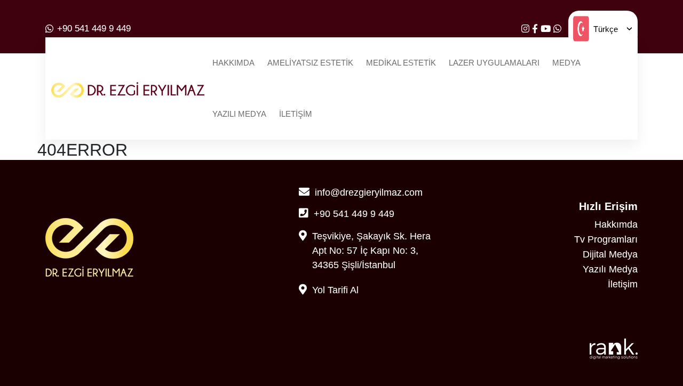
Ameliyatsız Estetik (310, 63)
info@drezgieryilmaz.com (369, 192)
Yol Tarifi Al (335, 290)
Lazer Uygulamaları (494, 63)
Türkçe (605, 29)
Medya (566, 63)
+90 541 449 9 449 (94, 28)
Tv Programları (606, 239)
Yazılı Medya (239, 114)
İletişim (295, 114)
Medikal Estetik (401, 63)
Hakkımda (233, 63)
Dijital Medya (610, 254)
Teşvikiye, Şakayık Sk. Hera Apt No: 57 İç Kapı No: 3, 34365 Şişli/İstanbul (371, 250)
